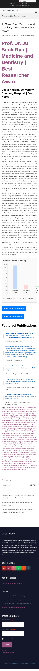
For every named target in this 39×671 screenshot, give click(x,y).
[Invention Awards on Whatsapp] (18, 568)
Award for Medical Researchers (12, 424)
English (23, 1)
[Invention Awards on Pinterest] (13, 568)
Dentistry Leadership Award (24, 435)
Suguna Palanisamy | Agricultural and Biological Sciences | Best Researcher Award (17, 511)
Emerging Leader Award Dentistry (13, 437)
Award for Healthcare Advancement (19, 417)
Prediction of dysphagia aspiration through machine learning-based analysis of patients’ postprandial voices (20, 381)
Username (9, 620)
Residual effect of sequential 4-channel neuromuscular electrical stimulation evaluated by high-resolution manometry (20, 368)
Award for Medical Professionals (25, 422)
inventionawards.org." (21, 554)
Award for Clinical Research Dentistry (19, 407)
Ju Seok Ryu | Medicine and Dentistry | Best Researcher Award (18, 28)
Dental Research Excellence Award (13, 433)
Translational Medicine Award (16, 469)
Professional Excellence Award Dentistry (15, 465)
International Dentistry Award (11, 445)
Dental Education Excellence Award (24, 432)
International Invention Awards (12, 583)
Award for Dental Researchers (21, 413)
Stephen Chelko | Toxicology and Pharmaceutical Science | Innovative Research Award (18, 497)
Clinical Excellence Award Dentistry (13, 430)
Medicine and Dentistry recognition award (15, 461)
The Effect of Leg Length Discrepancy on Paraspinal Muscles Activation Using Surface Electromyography (20, 396)
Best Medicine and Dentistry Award (24, 428)
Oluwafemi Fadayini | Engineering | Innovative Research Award (17, 504)
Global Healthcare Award (15, 441)
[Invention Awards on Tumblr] (28, 568)
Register (4, 651)
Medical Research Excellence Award (18, 452)
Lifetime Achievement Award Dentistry (19, 447)
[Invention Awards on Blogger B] (23, 568)
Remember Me (8, 639)
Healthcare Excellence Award (22, 443)
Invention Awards (11, 11)
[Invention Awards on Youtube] (4, 568)
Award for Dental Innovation (16, 411)
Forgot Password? (8, 652)
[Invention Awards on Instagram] (8, 568)
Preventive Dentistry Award (23, 463)
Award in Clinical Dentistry (21, 426)
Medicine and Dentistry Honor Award (22, 460)
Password (9, 629)
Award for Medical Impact (21, 420)
